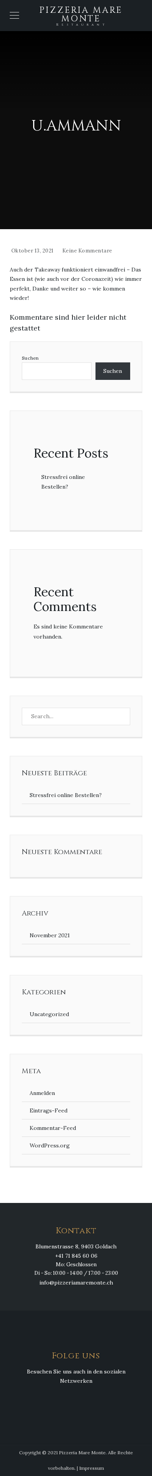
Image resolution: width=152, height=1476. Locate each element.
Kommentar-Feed (53, 1127)
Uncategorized (49, 1014)
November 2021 (50, 935)
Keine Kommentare (87, 250)
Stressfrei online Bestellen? (66, 795)
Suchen (30, 358)
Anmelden (42, 1093)
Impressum (91, 1468)
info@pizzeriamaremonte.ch (76, 1282)
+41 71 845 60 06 (76, 1255)
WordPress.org (50, 1145)
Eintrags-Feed (48, 1110)
